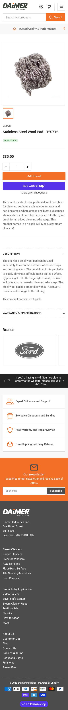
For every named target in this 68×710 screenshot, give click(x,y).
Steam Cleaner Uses (15, 603)
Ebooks (7, 613)
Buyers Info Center (14, 598)
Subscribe (56, 490)
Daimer (7, 126)
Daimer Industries (27, 682)
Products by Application (17, 589)
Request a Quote (13, 658)
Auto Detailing (11, 563)
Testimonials (10, 608)
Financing (8, 662)
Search (58, 17)
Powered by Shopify (48, 682)
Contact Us (9, 648)
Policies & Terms (13, 653)
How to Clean (11, 618)
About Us (8, 633)
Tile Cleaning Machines (17, 573)
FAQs (6, 622)
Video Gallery (11, 594)
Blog (5, 643)
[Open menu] (61, 7)
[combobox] (34, 17)
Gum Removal (11, 578)
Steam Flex (9, 667)
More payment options (34, 192)
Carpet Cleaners (12, 554)
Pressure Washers (14, 559)
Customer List (11, 638)
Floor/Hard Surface (14, 568)
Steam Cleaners (12, 549)
